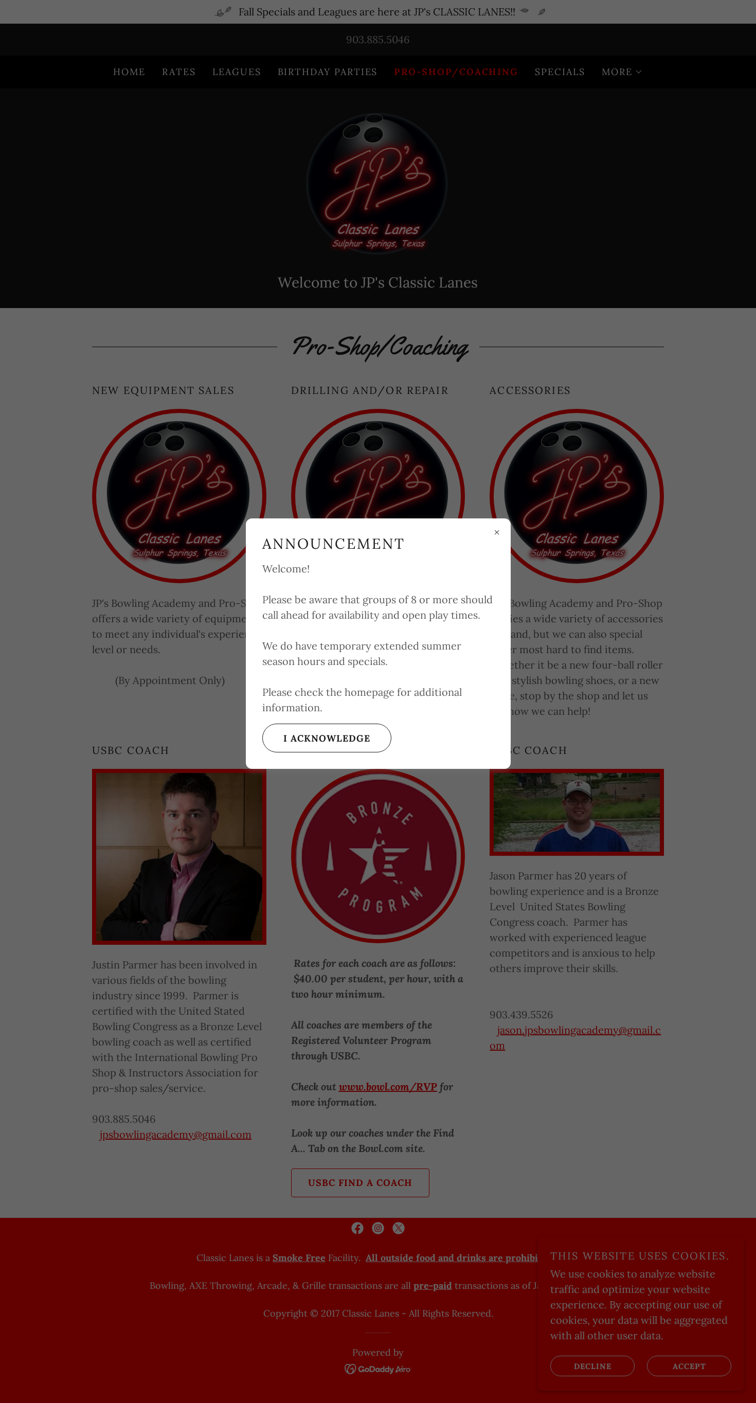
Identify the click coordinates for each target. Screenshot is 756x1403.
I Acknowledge (326, 738)
